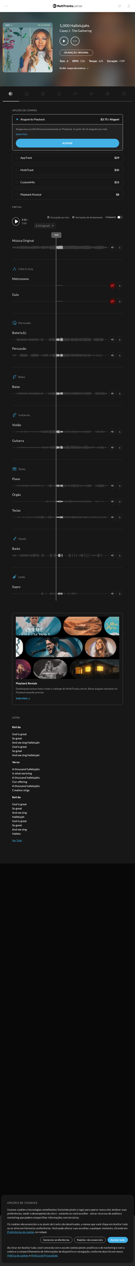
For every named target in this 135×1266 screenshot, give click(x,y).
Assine (67, 143)
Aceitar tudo (118, 1239)
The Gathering (82, 31)
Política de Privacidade (44, 1255)
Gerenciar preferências (56, 1239)
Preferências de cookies (21, 1232)
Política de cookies (18, 1255)
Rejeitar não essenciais (90, 1239)
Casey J (65, 31)
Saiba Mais (21, 134)
